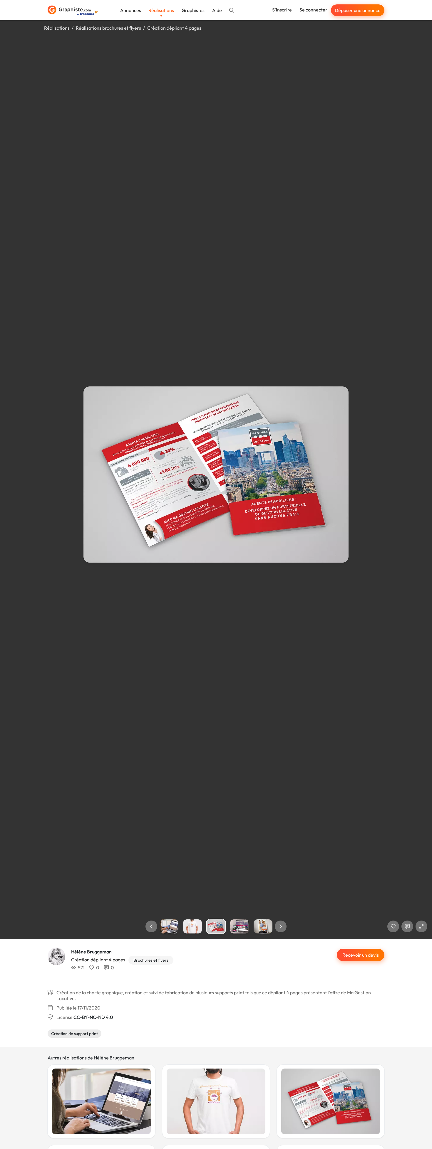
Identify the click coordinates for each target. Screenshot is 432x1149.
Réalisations (161, 10)
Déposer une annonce (358, 10)
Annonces (130, 10)
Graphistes (193, 10)
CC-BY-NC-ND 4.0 (93, 1017)
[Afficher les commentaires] (407, 926)
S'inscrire (282, 10)
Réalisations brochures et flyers (108, 28)
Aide (217, 10)
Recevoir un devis (360, 955)
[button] (151, 926)
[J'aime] (393, 926)
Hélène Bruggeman (91, 952)
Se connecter (313, 10)
